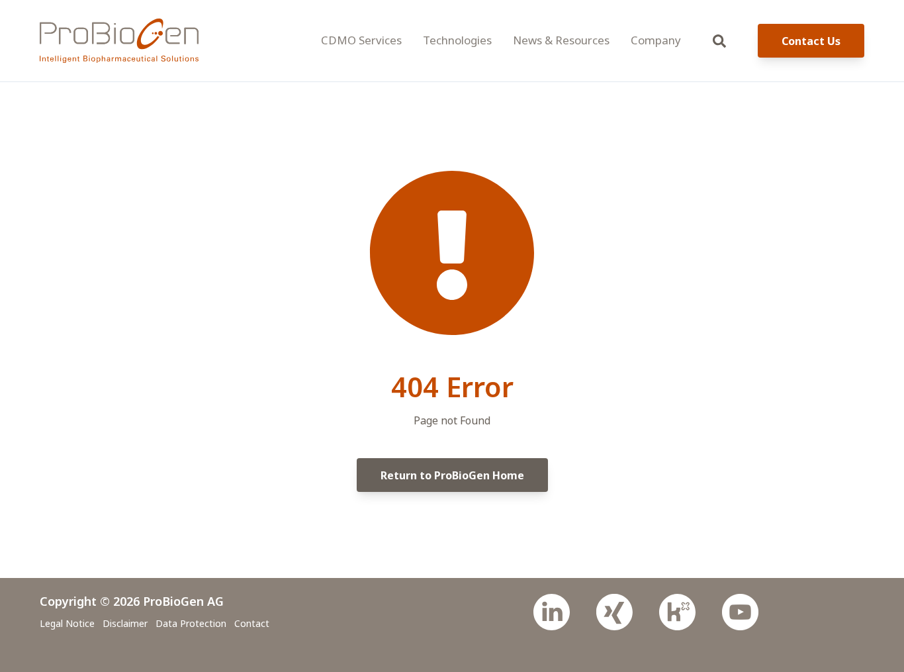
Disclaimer (125, 623)
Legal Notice (67, 623)
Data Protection (191, 623)
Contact (251, 623)
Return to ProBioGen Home (452, 475)
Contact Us (811, 41)
